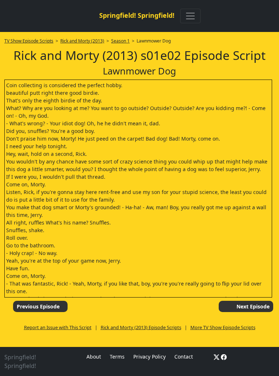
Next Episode (253, 306)
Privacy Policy (149, 356)
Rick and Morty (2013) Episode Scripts (141, 327)
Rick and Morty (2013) (82, 41)
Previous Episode (38, 306)
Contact (183, 356)
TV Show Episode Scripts (28, 41)
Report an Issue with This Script (58, 327)
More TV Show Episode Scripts (222, 327)
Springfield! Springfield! (136, 15)
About (93, 356)
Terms (117, 356)
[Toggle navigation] (190, 16)
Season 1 (120, 41)
